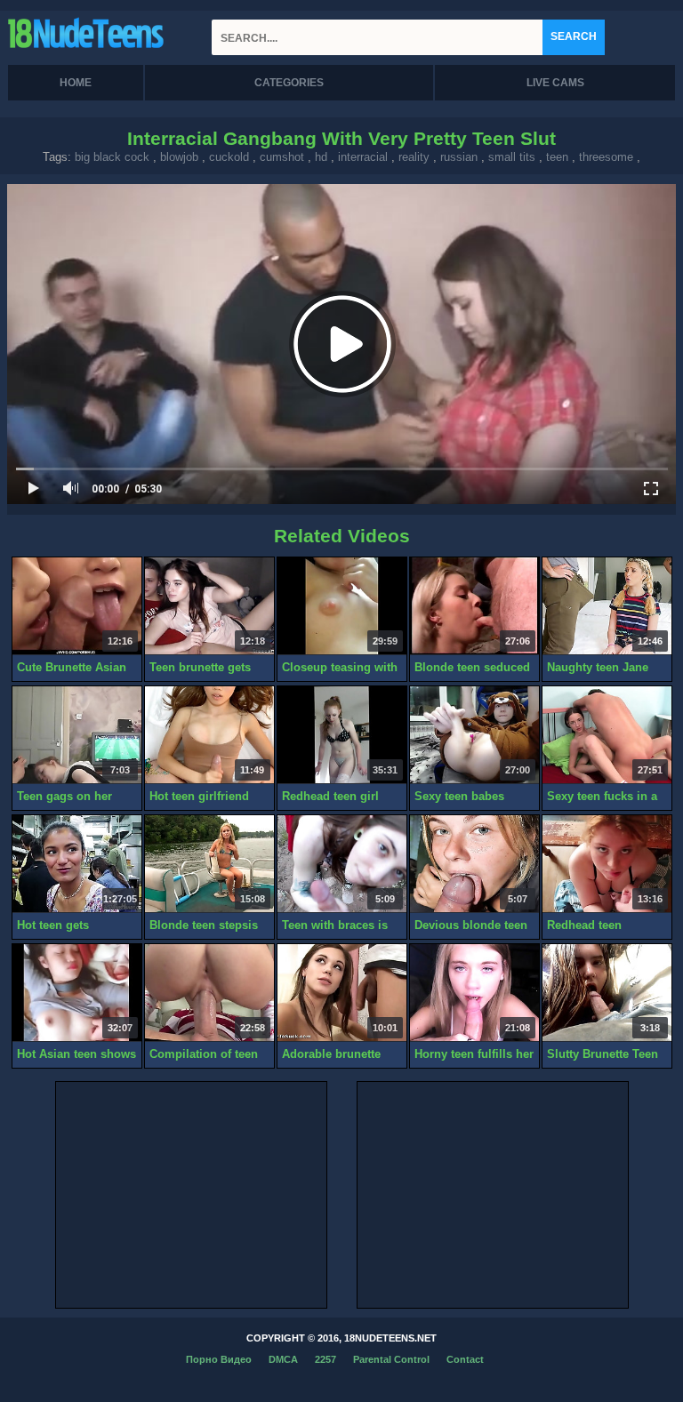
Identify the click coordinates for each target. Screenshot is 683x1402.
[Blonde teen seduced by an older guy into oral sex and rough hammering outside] (474, 606)
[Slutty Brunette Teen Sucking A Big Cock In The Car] (606, 993)
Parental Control (391, 1359)
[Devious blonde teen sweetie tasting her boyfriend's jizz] (474, 864)
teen (557, 157)
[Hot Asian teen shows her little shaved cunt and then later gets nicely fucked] (76, 993)
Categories (289, 82)
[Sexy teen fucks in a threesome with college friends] (606, 735)
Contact (465, 1359)
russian (459, 157)
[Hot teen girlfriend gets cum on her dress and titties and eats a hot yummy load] (209, 735)
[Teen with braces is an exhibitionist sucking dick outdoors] (341, 864)
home (76, 82)
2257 (325, 1359)
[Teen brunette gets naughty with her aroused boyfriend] (209, 606)
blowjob (179, 157)
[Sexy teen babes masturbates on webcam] (474, 735)
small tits (511, 157)
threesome (606, 157)
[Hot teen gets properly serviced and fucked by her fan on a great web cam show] (76, 864)
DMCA (283, 1359)
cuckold (229, 157)
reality (414, 157)
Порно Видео (219, 1359)
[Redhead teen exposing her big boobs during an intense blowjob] (606, 864)
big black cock (112, 157)
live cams (555, 82)
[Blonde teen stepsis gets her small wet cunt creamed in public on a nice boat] (209, 864)
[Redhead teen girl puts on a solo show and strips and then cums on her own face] (341, 735)
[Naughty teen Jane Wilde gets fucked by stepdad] (606, 606)
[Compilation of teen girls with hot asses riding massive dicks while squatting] (209, 993)
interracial (363, 157)
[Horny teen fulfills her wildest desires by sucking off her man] (474, 993)
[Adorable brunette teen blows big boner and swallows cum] (341, 993)
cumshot (282, 157)
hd (321, 157)
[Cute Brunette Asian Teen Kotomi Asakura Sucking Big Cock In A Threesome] (76, 606)
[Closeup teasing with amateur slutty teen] (341, 606)
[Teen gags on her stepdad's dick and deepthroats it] (76, 735)
